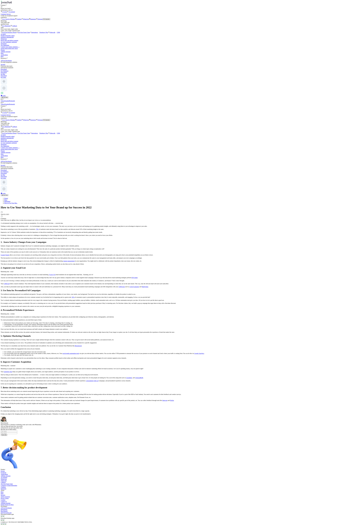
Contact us (4, 501)
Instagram (33, 19)
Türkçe (3, 101)
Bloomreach (78, 346)
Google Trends (5, 255)
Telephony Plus (43, 32)
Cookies (3, 500)
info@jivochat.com (6, 512)
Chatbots (18, 19)
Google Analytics (199, 353)
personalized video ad (92, 381)
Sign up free (4, 97)
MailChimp (145, 286)
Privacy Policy (5, 498)
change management (69, 261)
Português (12, 101)
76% (37, 229)
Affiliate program (5, 51)
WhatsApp (26, 19)
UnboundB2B (139, 377)
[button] (171, 5)
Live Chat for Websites (8, 19)
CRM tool (7, 283)
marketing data (8, 371)
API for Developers (6, 508)
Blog (2, 56)
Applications (4, 55)
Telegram (40, 19)
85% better (135, 277)
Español (7, 101)
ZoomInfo (129, 377)
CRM (58, 32)
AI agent (4, 12)
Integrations (34, 32)
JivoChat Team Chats (24, 32)
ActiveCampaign (134, 286)
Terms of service (5, 496)
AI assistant (11, 12)
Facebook (3, 472)
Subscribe (4, 435)
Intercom (164, 400)
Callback (14, 26)
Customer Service (6, 14)
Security (3, 495)
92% (73, 297)
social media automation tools (71, 353)
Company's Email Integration (9, 485)
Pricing (3, 50)
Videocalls (52, 32)
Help (2, 53)
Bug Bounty (4, 511)
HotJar (172, 400)
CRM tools (122, 286)
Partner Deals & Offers (7, 504)
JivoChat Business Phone (9, 32)
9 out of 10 (52, 274)
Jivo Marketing (6, 26)
